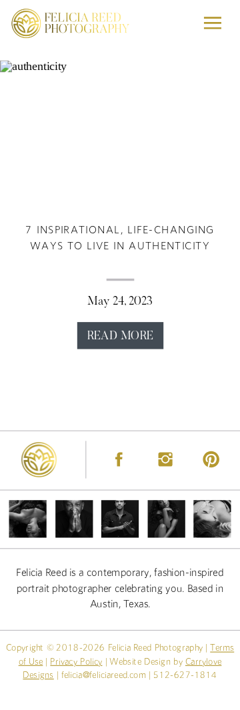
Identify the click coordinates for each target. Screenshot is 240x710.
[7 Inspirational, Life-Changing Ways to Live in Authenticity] (120, 134)
